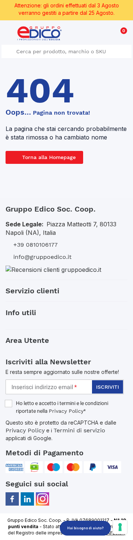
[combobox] (66, 51)
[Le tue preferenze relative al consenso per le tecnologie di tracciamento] (120, 527)
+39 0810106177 (35, 244)
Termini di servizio (79, 430)
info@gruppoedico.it (42, 256)
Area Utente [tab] (27, 340)
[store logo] (39, 33)
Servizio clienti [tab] (32, 290)
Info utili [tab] (21, 312)
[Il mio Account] (107, 34)
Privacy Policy (66, 411)
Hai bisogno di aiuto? (85, 528)
